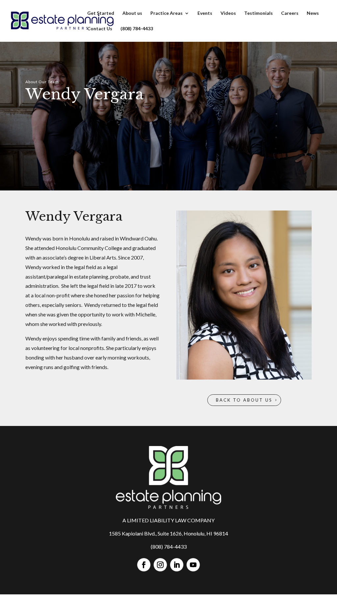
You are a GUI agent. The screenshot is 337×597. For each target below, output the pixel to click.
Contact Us (99, 28)
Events (204, 13)
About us (132, 13)
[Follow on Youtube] (193, 565)
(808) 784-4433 (136, 28)
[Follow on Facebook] (144, 565)
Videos (228, 13)
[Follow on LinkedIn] (177, 565)
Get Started (100, 13)
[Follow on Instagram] (160, 565)
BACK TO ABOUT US (244, 400)
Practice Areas (166, 13)
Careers (289, 13)
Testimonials (258, 13)
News (313, 13)
